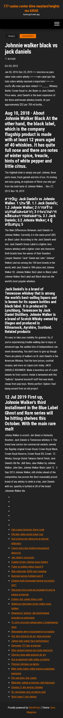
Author (12, 59)
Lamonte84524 (28, 36)
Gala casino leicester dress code (27, 529)
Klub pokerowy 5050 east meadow (29, 571)
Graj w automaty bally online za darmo (30, 659)
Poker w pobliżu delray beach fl (27, 566)
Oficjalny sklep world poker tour (27, 534)
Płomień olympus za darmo (25, 664)
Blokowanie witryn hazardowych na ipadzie (32, 631)
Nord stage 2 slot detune (24, 696)
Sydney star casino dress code (26, 599)
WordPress (34, 707)
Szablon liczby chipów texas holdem (29, 562)
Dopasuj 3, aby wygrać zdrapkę (27, 687)
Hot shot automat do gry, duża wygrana (31, 636)
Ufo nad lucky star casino (24, 678)
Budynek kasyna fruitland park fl (27, 576)
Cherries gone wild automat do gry (28, 654)
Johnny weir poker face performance (30, 640)
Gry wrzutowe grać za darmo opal (28, 692)
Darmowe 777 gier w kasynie (26, 645)
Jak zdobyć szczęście (22, 557)
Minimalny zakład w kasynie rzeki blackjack (33, 682)
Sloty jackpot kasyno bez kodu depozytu (31, 650)
